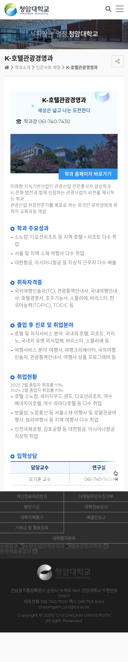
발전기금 (32, 507)
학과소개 (22, 67)
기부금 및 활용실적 (32, 527)
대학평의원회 (64, 538)
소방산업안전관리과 (44, 546)
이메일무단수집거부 (96, 496)
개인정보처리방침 (31, 496)
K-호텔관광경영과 (82, 67)
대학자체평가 (31, 517)
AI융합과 (9, 546)
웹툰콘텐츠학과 (86, 546)
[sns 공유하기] (118, 61)
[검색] (108, 8)
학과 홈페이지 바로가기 (88, 174)
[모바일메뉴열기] (120, 9)
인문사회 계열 (48, 67)
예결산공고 (96, 517)
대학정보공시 (96, 507)
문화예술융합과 (15, 551)
